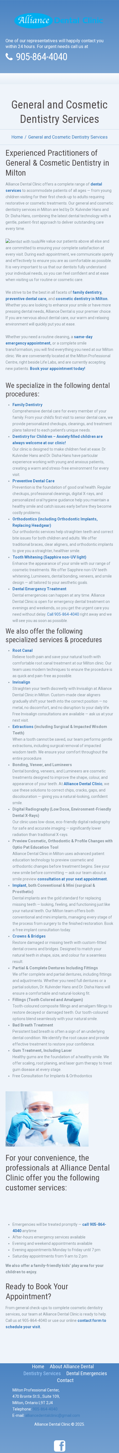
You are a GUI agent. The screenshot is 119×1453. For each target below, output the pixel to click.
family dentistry (87, 292)
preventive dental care (26, 299)
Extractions (22, 726)
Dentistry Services (42, 1373)
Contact (65, 1380)
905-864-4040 (41, 57)
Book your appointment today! (57, 368)
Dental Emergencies (86, 1373)
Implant (19, 885)
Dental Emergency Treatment (39, 589)
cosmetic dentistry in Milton (81, 299)
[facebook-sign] (59, 1446)
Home (17, 137)
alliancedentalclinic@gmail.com (52, 1415)
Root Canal (22, 650)
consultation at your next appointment (72, 879)
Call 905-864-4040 (63, 614)
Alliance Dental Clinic (83, 784)
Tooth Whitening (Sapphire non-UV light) (49, 557)
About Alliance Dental (72, 1366)
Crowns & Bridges (29, 936)
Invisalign (21, 682)
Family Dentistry (27, 405)
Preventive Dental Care (33, 481)
